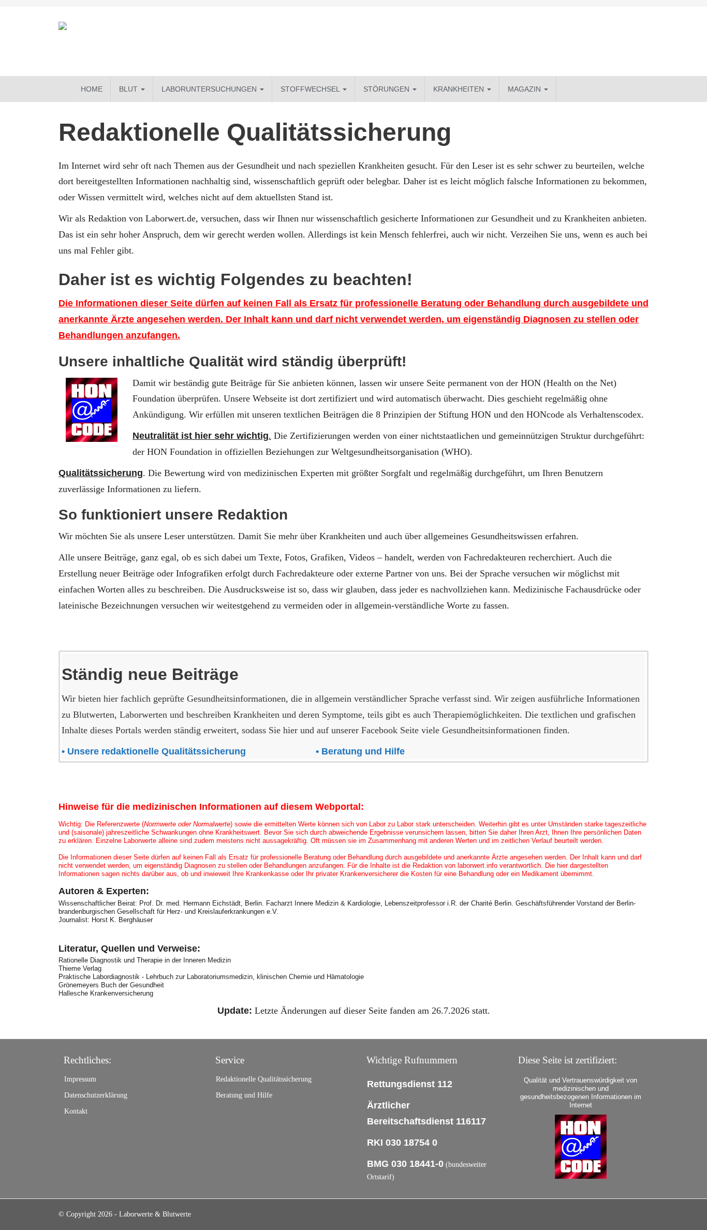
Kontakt (75, 1111)
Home (91, 89)
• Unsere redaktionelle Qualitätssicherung (155, 751)
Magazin (525, 89)
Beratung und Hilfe (244, 1095)
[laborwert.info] (151, 41)
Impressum (80, 1079)
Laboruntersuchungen (210, 89)
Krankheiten (459, 89)
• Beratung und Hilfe (361, 751)
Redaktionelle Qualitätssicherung (264, 1079)
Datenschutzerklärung (95, 1095)
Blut (129, 89)
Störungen (387, 89)
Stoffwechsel (311, 89)
